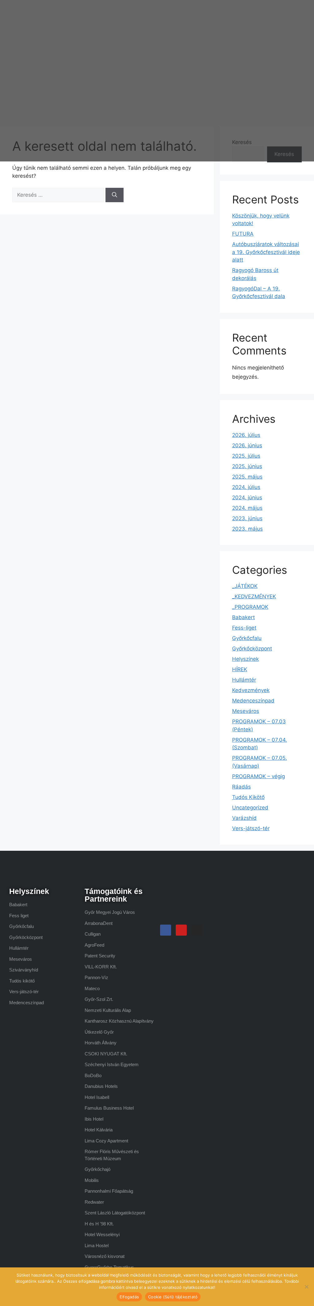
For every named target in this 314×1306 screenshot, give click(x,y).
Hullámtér (244, 680)
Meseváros (245, 711)
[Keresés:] (58, 195)
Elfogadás (129, 1296)
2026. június (247, 445)
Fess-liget (244, 628)
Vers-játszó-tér (251, 828)
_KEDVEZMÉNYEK (254, 596)
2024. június (247, 497)
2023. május (247, 529)
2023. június (247, 518)
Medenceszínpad (253, 701)
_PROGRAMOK (250, 607)
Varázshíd (244, 818)
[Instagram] (196, 930)
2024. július (246, 487)
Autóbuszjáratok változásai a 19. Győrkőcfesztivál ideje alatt (266, 252)
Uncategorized (250, 807)
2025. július (246, 456)
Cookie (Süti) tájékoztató (172, 1296)
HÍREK (239, 669)
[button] (197, 81)
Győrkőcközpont (252, 648)
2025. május (247, 477)
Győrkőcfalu (247, 638)
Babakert (243, 617)
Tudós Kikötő (248, 797)
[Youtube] (181, 930)
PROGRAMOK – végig (258, 776)
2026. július (246, 435)
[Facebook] (165, 930)
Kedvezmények (251, 690)
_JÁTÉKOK (245, 586)
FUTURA (243, 234)
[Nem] (306, 1287)
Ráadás (241, 787)
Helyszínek (245, 659)
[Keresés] (114, 195)
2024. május (247, 508)
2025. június (247, 466)
